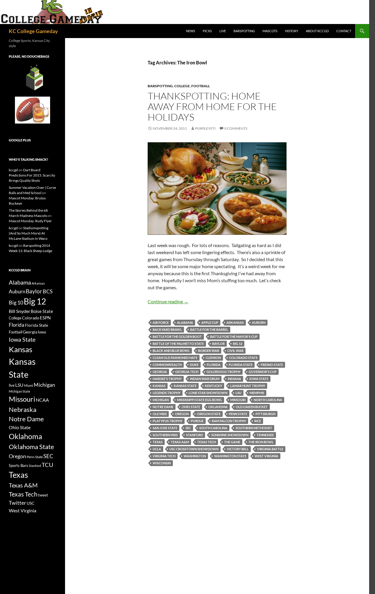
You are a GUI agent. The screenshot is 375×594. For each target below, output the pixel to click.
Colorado (30, 317)
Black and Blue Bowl (171, 350)
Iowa (42, 332)
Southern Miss (165, 435)
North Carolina (268, 400)
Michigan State (19, 391)
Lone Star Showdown (208, 393)
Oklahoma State (31, 447)
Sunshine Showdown (229, 435)
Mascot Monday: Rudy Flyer (30, 221)
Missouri (238, 400)
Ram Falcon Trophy (229, 421)
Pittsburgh (265, 414)
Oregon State (209, 414)
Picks (207, 31)
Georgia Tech (186, 372)
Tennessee (265, 435)
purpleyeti (205, 128)
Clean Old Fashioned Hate (175, 358)
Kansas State (185, 386)
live (12, 385)
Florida (214, 365)
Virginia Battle (270, 449)
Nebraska (22, 409)
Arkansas (235, 322)
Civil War (235, 350)
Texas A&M (180, 442)
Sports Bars (18, 465)
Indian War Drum (204, 379)
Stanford (194, 435)
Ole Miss (160, 414)
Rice (257, 421)
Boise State (42, 311)
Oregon (182, 414)
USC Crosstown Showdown (194, 449)
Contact (343, 31)
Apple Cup (209, 322)
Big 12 (237, 343)
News (190, 31)
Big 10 (16, 302)
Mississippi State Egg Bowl (199, 400)
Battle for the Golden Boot (177, 336)
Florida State (241, 365)
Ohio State (191, 407)
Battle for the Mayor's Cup (234, 336)
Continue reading (168, 301)
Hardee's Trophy (167, 379)
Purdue (197, 421)
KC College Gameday (33, 31)
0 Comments (235, 128)
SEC (188, 428)
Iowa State (258, 379)
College (182, 86)
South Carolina (213, 428)
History (291, 31)
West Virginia (266, 456)
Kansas (159, 386)
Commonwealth (167, 365)
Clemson (213, 358)
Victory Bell (238, 449)
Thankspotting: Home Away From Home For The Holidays (212, 106)
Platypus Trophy (168, 421)
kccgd (13, 170)
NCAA (42, 400)
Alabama (185, 322)
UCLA (157, 449)
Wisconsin (162, 463)
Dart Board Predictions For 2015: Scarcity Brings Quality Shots (32, 175)
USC (31, 503)
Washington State (230, 456)
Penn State (238, 414)
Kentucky (213, 386)
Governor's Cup (263, 372)
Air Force (161, 322)
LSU (238, 393)
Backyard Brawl (167, 329)
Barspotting (244, 31)
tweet (43, 495)
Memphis (257, 393)
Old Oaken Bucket (252, 407)
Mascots (269, 31)
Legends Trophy (166, 393)
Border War (208, 350)
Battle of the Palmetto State (178, 343)
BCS (48, 291)
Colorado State (243, 358)
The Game (232, 442)
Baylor (218, 343)
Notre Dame (163, 407)
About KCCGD (317, 31)
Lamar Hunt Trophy (247, 386)
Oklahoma (218, 407)
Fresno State (272, 365)
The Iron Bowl (261, 442)
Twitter (17, 502)
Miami (28, 385)
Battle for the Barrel (209, 329)
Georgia (160, 372)
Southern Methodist (254, 428)
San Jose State (165, 428)
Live (222, 31)
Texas (158, 442)
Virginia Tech (164, 456)
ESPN (45, 317)
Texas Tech (206, 442)
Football (200, 86)
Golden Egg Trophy (224, 372)
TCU (47, 464)
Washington (195, 456)
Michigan (161, 400)
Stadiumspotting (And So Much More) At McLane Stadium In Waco (28, 233)
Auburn (258, 322)
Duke (194, 365)
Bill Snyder (19, 311)
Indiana (234, 379)
